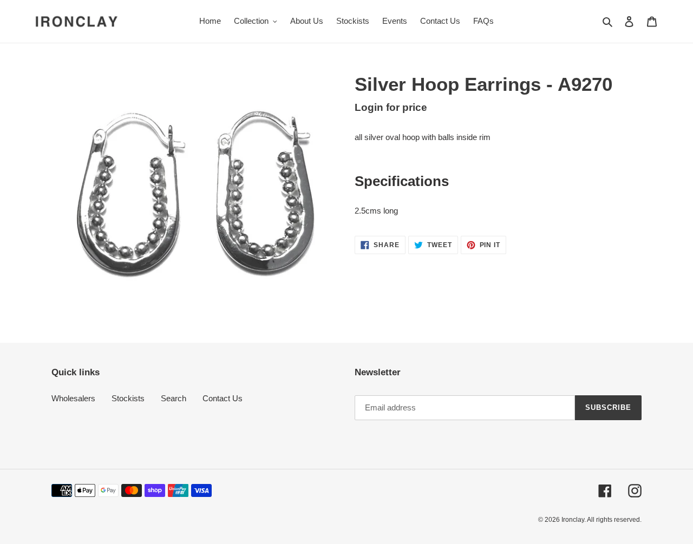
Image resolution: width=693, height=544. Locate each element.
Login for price (391, 107)
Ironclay (572, 519)
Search (173, 398)
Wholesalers (73, 398)
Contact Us (222, 398)
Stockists (128, 398)
